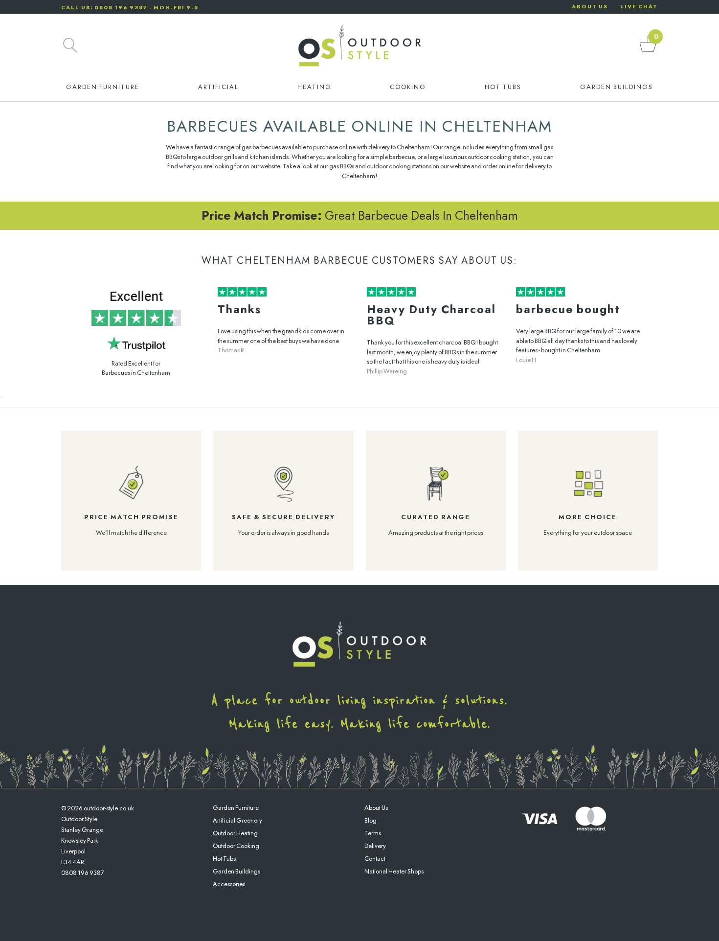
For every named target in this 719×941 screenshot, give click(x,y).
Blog (370, 820)
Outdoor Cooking (236, 845)
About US (590, 6)
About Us (376, 807)
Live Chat (639, 6)
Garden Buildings (616, 87)
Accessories (229, 884)
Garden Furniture (102, 87)
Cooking (408, 87)
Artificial (218, 87)
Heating (314, 87)
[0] (648, 51)
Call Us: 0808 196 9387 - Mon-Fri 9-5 (130, 7)
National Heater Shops (394, 871)
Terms (372, 833)
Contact (374, 858)
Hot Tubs (503, 87)
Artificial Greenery (237, 820)
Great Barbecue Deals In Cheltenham (360, 215)
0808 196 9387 (82, 872)
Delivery (375, 845)
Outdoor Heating (235, 833)
